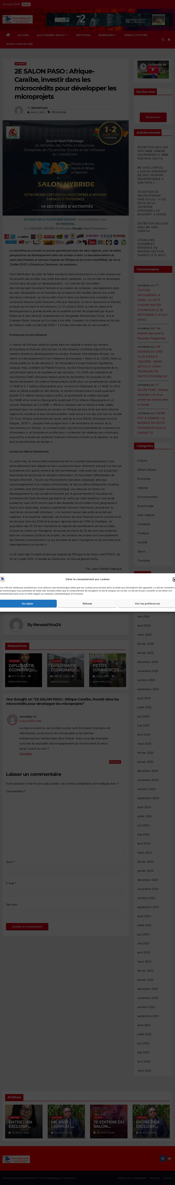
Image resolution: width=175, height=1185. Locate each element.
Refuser (87, 603)
